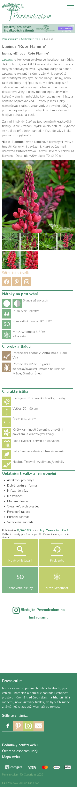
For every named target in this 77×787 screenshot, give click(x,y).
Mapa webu (11, 757)
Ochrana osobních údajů (20, 751)
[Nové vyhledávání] (20, 549)
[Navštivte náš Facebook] (8, 726)
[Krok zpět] (57, 549)
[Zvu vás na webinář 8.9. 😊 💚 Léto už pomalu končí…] (61, 629)
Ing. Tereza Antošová (54, 530)
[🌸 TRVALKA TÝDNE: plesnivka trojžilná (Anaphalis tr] (16, 643)
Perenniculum (10, 38)
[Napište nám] (38, 726)
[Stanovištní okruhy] (20, 577)
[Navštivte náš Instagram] (28, 726)
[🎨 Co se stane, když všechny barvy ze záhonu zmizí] (16, 656)
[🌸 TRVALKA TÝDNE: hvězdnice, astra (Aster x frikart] (16, 629)
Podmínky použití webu (20, 745)
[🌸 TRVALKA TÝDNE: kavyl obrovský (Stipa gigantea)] (61, 643)
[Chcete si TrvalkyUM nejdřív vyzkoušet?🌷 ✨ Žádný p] (38, 629)
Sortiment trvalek (31, 38)
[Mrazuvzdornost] (57, 577)
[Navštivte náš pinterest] (18, 726)
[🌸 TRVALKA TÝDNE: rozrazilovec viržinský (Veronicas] (38, 643)
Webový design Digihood (23, 783)
